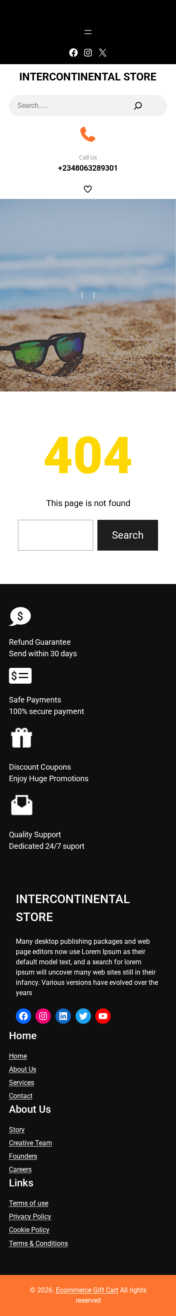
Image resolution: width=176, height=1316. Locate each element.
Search (128, 535)
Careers (20, 1169)
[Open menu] (88, 32)
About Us (22, 1069)
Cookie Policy (29, 1230)
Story (17, 1130)
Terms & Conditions (38, 1243)
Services (21, 1083)
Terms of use (28, 1203)
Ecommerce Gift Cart (87, 1290)
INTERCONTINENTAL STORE (87, 77)
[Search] (138, 105)
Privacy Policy (30, 1216)
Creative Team (30, 1143)
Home (18, 1056)
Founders (23, 1156)
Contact (20, 1096)
